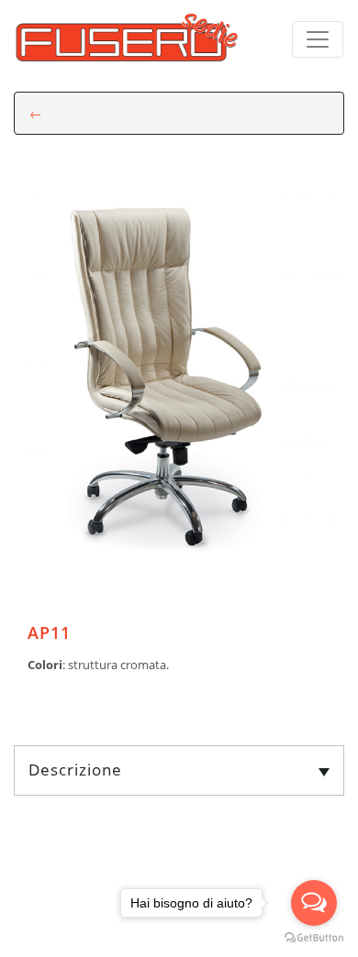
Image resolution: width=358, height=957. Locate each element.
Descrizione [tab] (75, 769)
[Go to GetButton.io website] (314, 938)
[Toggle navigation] (317, 39)
